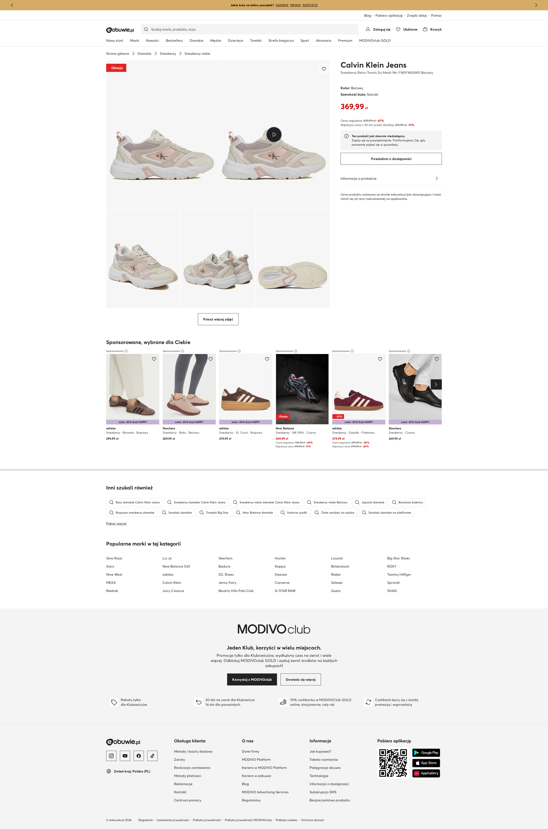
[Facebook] (139, 756)
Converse (282, 582)
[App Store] (426, 763)
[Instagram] (111, 756)
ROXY (391, 566)
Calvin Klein (171, 582)
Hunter (280, 558)
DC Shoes (226, 574)
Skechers (225, 558)
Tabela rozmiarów (324, 759)
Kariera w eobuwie (256, 776)
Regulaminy (251, 800)
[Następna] (536, 5)
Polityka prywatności (207, 820)
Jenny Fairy (227, 582)
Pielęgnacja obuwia (325, 767)
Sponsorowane (115, 351)
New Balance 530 (176, 566)
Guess (336, 591)
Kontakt (180, 792)
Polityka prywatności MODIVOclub (248, 820)
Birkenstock (340, 566)
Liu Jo (167, 558)
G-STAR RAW (285, 591)
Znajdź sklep (417, 15)
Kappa (280, 566)
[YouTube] (125, 756)
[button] (162, 134)
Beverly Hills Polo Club (236, 591)
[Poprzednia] (12, 5)
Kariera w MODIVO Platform (264, 767)
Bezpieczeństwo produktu (330, 800)
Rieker (336, 574)
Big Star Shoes (398, 558)
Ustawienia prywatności (173, 820)
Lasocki (337, 558)
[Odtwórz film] (274, 134)
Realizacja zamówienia (192, 767)
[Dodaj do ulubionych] (324, 69)
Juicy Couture (173, 591)
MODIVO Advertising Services (265, 792)
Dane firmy (250, 751)
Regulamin (145, 820)
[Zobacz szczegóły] (437, 178)
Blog (367, 15)
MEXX (111, 582)
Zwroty (179, 759)
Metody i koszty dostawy (193, 751)
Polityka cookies (286, 820)
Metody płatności (187, 776)
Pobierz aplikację (389, 15)
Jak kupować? (320, 751)
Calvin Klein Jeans (374, 65)
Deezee (281, 574)
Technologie (319, 776)
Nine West (114, 574)
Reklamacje (183, 784)
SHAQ (392, 591)
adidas (167, 574)
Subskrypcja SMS (323, 792)
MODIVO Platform (256, 759)
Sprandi (393, 582)
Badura (224, 566)
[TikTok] (152, 756)
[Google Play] (426, 753)
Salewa (336, 582)
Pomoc (436, 15)
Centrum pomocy (187, 800)
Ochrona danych (312, 820)
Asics (110, 566)
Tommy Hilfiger (399, 574)
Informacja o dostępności (329, 784)
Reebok (112, 591)
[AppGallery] (426, 773)
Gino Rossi (114, 558)
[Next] (436, 384)
